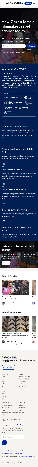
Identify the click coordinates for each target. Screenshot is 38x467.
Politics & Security (24, 377)
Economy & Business (25, 379)
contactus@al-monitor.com (27, 456)
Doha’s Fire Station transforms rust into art (15, 336)
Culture (21, 384)
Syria (3, 399)
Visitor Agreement (7, 405)
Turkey (3, 377)
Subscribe (28, 3)
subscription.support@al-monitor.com (12, 453)
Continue (6, 263)
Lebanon (4, 396)
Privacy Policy (5, 408)
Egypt (3, 391)
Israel (3, 386)
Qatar (3, 394)
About (21, 405)
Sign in (34, 3)
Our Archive (22, 386)
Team (21, 410)
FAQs (3, 410)
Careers (21, 413)
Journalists (22, 408)
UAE (3, 384)
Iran (3, 381)
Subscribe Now (8, 367)
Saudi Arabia (5, 379)
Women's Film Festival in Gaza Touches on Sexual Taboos (13, 298)
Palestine (4, 389)
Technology (22, 381)
